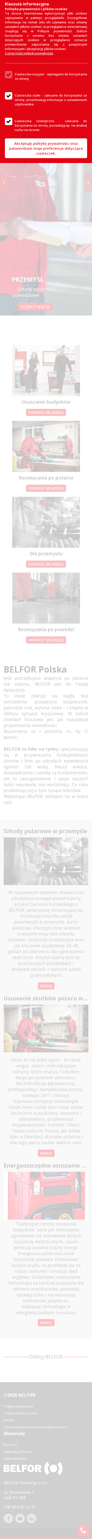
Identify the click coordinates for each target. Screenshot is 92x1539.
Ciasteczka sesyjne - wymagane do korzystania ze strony (51, 76)
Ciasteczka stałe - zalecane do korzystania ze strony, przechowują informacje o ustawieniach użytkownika (51, 99)
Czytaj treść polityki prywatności (29, 53)
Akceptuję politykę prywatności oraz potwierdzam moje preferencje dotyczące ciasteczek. (46, 148)
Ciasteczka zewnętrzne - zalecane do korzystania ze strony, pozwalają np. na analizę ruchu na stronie (51, 125)
